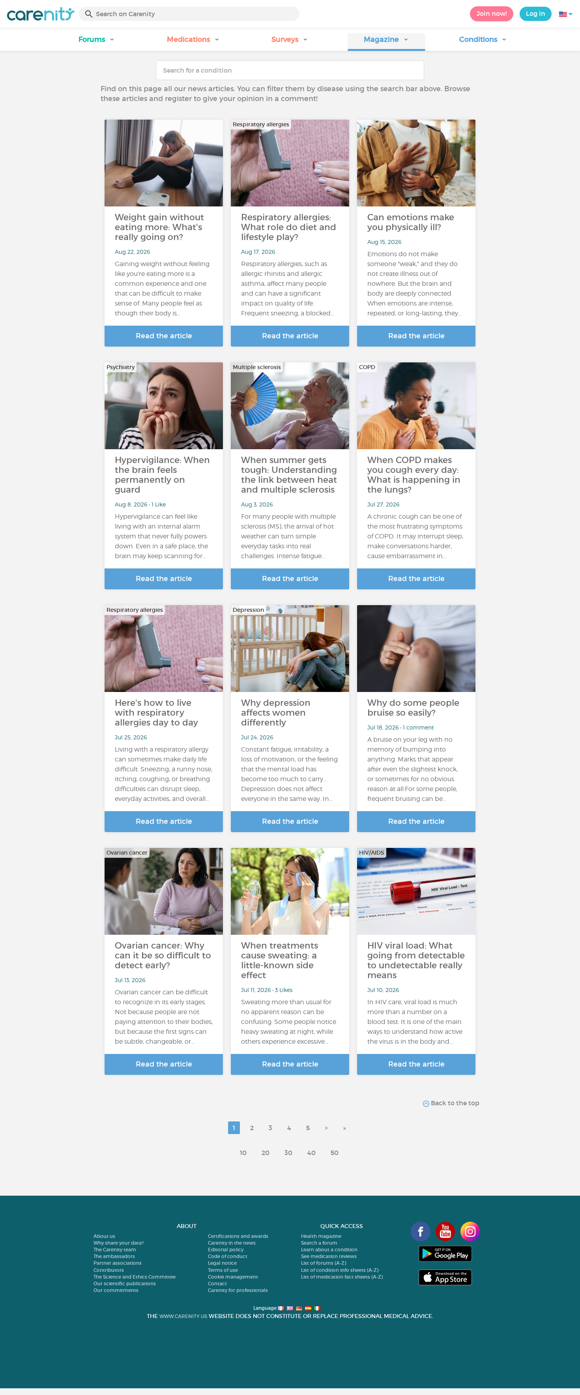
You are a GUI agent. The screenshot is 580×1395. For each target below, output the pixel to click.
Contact (217, 1283)
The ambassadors (114, 1256)
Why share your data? (119, 1243)
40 (311, 1153)
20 (265, 1153)
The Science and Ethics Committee (135, 1277)
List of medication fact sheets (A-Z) (342, 1277)
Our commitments (116, 1290)
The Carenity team (115, 1249)
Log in (535, 13)
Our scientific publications (125, 1283)
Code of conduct (227, 1256)
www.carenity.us (183, 1316)
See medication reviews (329, 1256)
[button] (97, 42)
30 (288, 1153)
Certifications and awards (238, 1236)
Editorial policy (225, 1249)
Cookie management (233, 1277)
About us (104, 1236)
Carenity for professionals (238, 1290)
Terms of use (223, 1270)
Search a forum (319, 1243)
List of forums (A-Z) (323, 1263)
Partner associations (118, 1263)
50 (335, 1153)
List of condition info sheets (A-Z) (339, 1270)
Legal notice (222, 1263)
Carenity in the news (232, 1243)
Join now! (492, 13)
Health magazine (321, 1236)
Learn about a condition (329, 1249)
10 (243, 1153)
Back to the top (454, 1103)
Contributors (109, 1270)
